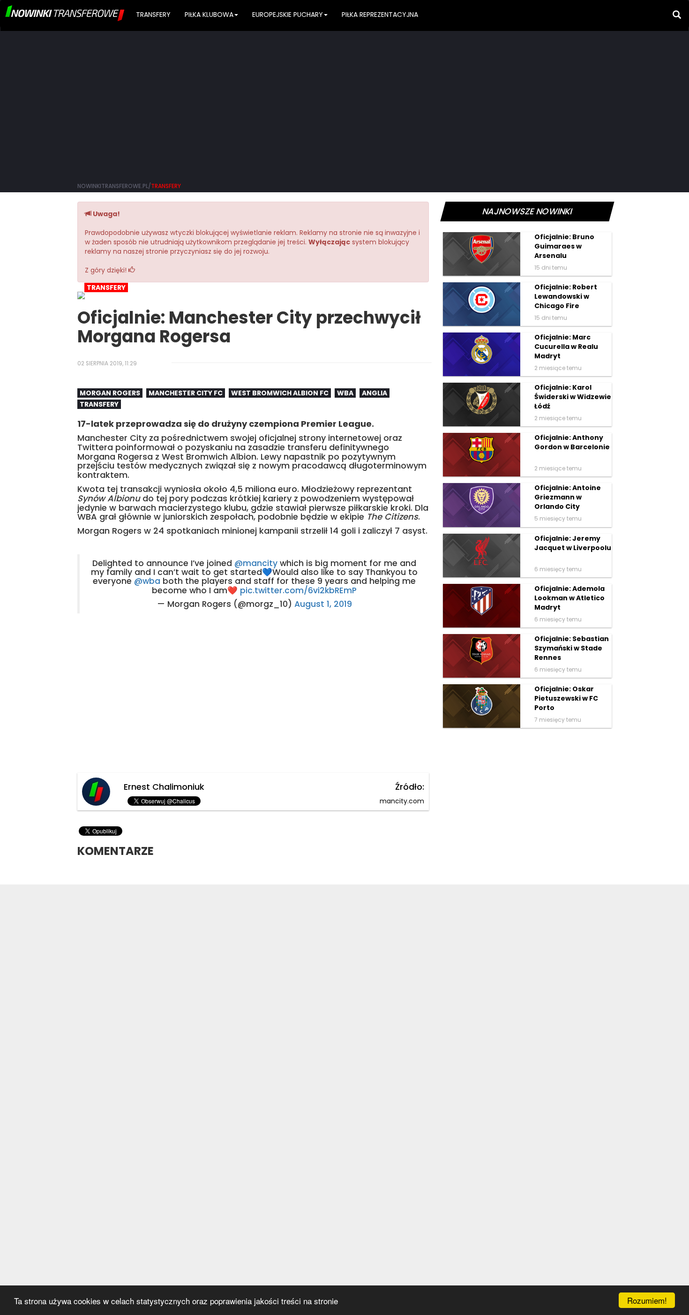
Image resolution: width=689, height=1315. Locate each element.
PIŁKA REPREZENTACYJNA (380, 14)
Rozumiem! (647, 1300)
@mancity (255, 563)
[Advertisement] (344, 103)
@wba (147, 581)
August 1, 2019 (323, 604)
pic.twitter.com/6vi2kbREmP (298, 590)
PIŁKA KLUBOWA (209, 14)
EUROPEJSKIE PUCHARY (287, 14)
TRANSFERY (153, 14)
